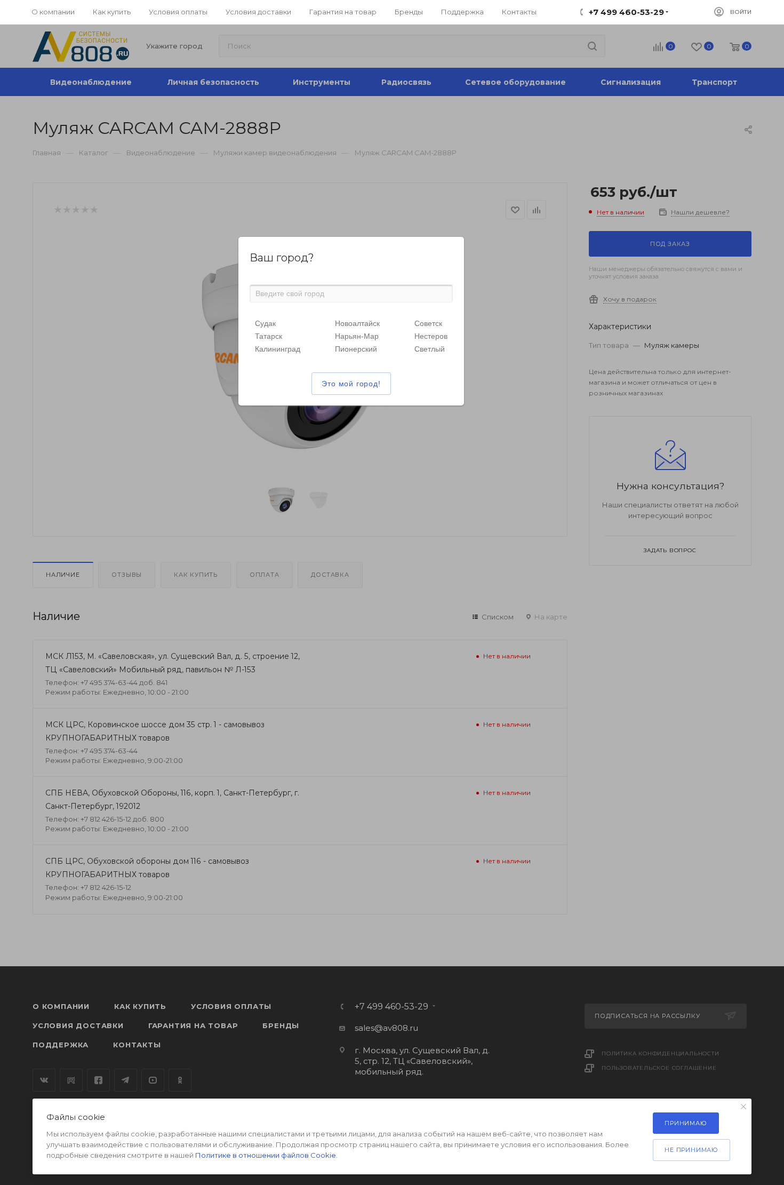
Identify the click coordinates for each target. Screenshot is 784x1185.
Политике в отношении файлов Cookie (265, 1155)
